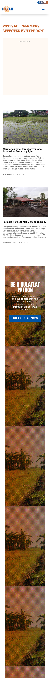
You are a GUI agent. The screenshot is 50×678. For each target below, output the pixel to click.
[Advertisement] (25, 68)
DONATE (42, 2)
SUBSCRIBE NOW (25, 318)
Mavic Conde (7, 174)
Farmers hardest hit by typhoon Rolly (25, 216)
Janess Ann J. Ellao (9, 243)
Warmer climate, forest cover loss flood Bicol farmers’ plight (25, 143)
